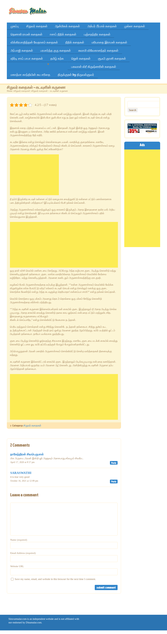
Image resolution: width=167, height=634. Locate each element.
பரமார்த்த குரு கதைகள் (55, 50)
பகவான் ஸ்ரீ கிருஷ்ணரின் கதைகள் (93, 67)
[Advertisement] (34, 174)
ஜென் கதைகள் (81, 58)
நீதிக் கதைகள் (74, 42)
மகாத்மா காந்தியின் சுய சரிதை (30, 75)
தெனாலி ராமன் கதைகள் (26, 34)
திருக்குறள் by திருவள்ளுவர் (76, 75)
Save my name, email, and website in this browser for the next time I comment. (55, 579)
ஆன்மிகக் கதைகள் (67, 26)
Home (9, 91)
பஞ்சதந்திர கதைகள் (97, 34)
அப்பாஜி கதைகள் (22, 50)
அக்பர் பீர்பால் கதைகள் (102, 26)
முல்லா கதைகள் (134, 26)
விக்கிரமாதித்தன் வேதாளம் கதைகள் (34, 42)
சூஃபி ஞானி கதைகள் (112, 58)
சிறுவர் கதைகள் (36, 26)
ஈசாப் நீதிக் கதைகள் (63, 34)
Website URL (17, 566)
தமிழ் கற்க (57, 58)
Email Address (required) (23, 553)
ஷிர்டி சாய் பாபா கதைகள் (27, 58)
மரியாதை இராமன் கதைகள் (109, 42)
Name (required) (18, 540)
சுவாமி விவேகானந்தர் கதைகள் (98, 50)
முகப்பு (15, 26)
